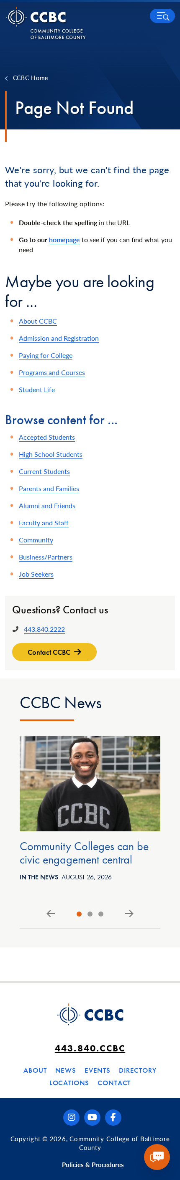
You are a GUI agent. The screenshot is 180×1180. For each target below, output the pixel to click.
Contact (114, 1082)
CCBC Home (30, 77)
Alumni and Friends (47, 505)
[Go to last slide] (51, 914)
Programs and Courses (52, 372)
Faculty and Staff (44, 522)
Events (98, 1070)
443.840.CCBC (90, 1048)
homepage (64, 239)
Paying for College (45, 355)
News (65, 1070)
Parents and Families (49, 488)
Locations (69, 1082)
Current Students (44, 471)
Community (36, 539)
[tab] (79, 914)
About (34, 1070)
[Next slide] (129, 914)
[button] (162, 16)
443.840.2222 (44, 629)
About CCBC (38, 321)
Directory (138, 1070)
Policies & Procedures (93, 1164)
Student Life (37, 389)
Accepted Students (47, 437)
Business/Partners (45, 557)
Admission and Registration (59, 338)
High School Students (50, 454)
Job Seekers (36, 574)
